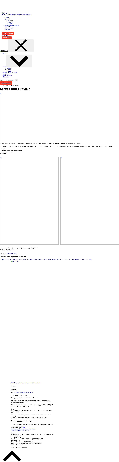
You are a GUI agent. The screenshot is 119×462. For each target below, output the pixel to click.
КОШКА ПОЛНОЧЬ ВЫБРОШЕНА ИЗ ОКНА (51, 260)
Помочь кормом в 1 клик (12, 25)
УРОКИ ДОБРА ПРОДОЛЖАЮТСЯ (28, 260)
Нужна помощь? (9, 28)
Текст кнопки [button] (6, 83)
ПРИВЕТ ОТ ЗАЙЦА (86, 260)
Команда (10, 20)
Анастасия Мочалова (10, 253)
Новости (10, 22)
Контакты (7, 29)
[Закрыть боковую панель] (21, 45)
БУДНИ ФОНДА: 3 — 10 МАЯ (8, 260)
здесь (23, 427)
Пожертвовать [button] (8, 33)
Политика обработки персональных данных (23, 429)
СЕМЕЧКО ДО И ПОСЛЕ (72, 260)
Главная (7, 17)
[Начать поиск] (16, 80)
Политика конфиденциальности (20, 430)
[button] (9, 19)
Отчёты (10, 23)
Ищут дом (7, 26)
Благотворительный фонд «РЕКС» (23, 392)
